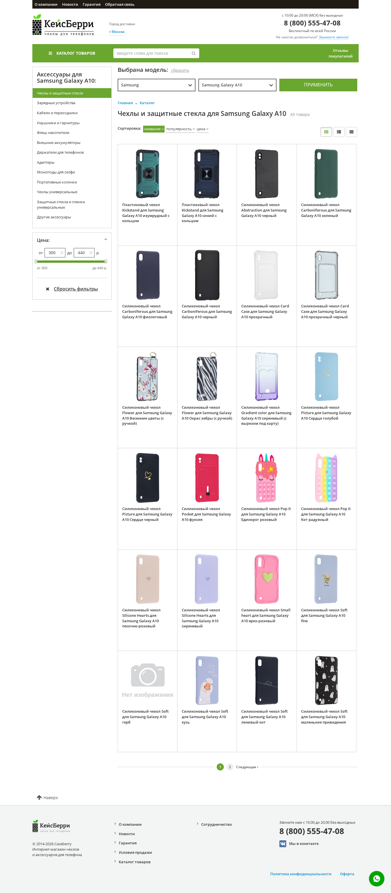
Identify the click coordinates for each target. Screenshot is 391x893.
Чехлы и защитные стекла (60, 93)
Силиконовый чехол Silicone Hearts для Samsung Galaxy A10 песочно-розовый (141, 618)
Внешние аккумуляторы (58, 142)
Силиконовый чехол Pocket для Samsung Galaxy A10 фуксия (206, 514)
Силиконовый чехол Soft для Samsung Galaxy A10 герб (145, 716)
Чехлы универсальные (57, 191)
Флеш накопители (53, 132)
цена (201, 128)
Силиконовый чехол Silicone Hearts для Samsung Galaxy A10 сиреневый (201, 618)
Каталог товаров (75, 53)
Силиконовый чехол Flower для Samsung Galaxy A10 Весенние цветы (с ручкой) (147, 415)
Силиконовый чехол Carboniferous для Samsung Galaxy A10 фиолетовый (147, 311)
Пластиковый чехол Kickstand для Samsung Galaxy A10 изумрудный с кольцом (145, 212)
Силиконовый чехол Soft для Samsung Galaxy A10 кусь (205, 716)
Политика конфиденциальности (300, 873)
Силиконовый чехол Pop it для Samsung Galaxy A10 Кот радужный (326, 514)
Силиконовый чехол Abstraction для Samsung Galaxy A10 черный (264, 210)
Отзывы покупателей (341, 53)
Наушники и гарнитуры (58, 122)
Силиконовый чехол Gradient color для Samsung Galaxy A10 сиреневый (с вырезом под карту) (266, 415)
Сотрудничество (216, 824)
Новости (70, 4)
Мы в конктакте (304, 843)
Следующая (246, 766)
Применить (318, 85)
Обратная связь (120, 4)
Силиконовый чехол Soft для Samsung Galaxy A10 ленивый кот (264, 716)
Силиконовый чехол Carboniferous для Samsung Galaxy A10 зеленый (326, 210)
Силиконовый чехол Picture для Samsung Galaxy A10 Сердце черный (147, 514)
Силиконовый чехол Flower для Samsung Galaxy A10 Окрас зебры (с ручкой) (207, 412)
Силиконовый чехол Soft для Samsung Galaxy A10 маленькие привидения (324, 716)
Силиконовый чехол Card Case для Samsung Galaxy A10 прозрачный (265, 311)
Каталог (147, 102)
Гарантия (91, 4)
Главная (125, 102)
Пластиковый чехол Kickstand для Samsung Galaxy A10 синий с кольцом (202, 212)
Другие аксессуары (54, 217)
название (152, 128)
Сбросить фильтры (76, 289)
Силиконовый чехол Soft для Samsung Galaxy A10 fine (324, 615)
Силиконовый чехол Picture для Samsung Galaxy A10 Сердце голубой (326, 412)
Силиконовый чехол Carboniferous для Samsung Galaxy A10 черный (207, 311)
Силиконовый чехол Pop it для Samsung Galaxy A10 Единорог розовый (266, 514)
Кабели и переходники (57, 112)
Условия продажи (135, 852)
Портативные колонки (57, 182)
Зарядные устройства (56, 102)
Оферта (347, 873)
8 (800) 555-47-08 (312, 22)
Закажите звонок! (334, 37)
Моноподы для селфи (56, 172)
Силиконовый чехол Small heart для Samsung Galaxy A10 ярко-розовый (266, 615)
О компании (46, 4)
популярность (179, 128)
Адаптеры (45, 162)
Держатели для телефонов (60, 152)
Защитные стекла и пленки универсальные (61, 204)
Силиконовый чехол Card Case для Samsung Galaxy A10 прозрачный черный (325, 311)
